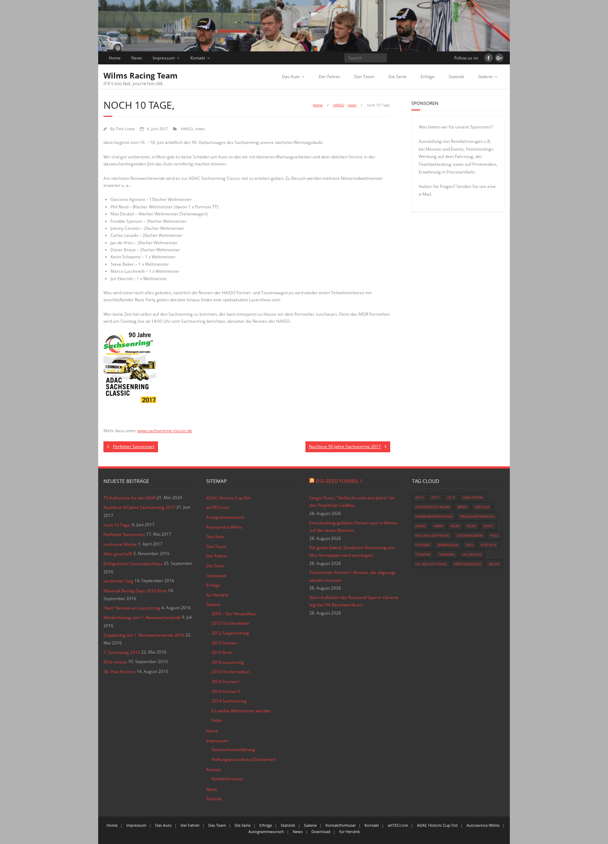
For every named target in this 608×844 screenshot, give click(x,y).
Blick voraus (115, 662)
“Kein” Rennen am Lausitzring (131, 608)
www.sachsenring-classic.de (164, 431)
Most (488, 525)
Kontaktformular (227, 779)
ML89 (455, 525)
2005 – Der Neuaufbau (233, 614)
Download (216, 576)
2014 (419, 497)
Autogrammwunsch (225, 517)
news (352, 104)
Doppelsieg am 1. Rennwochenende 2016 (143, 635)
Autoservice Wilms (224, 527)
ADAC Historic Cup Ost (228, 498)
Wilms (494, 563)
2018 (451, 497)
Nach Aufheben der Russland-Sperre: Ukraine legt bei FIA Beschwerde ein (353, 601)
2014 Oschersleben (230, 672)
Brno (462, 506)
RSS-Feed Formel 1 (339, 481)
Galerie (485, 77)
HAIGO (338, 104)
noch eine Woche (120, 544)
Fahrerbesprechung (433, 516)
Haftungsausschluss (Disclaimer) (243, 759)
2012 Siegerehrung (230, 633)
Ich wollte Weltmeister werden (241, 711)
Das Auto (291, 77)
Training (446, 554)
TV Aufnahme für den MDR (129, 498)
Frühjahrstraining (477, 516)
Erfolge (427, 77)
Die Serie (397, 77)
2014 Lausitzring (227, 662)
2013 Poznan (224, 643)
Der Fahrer (329, 77)
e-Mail (425, 194)
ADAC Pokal (473, 497)
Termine (423, 554)
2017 (435, 497)
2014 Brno (221, 652)
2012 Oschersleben (230, 623)
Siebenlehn (447, 544)
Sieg (469, 544)
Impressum (164, 58)
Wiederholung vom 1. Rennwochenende (142, 618)
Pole (494, 535)
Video (216, 720)
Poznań (422, 544)
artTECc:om (217, 507)
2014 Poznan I (225, 682)
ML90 (471, 525)
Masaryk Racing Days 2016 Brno (135, 591)
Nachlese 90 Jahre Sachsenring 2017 (139, 507)
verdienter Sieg (118, 581)
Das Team (364, 77)
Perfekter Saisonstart (124, 534)
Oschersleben (470, 535)
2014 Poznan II (225, 691)
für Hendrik (217, 595)
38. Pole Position (119, 672)
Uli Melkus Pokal (431, 563)
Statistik (456, 77)
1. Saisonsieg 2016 (121, 652)
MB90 (438, 525)
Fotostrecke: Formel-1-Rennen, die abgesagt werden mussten (352, 576)
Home (115, 58)
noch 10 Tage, (117, 525)
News (136, 58)
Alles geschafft (117, 554)
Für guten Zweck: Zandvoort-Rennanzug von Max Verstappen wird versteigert (352, 551)
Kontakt (197, 58)
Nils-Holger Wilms (432, 535)
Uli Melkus (472, 554)
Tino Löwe (125, 128)
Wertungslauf (467, 563)
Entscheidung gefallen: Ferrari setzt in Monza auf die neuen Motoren (353, 527)
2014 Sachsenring (229, 701)
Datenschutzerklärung (233, 749)
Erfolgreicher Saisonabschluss (133, 564)
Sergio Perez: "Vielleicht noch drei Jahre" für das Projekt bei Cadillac (352, 502)
